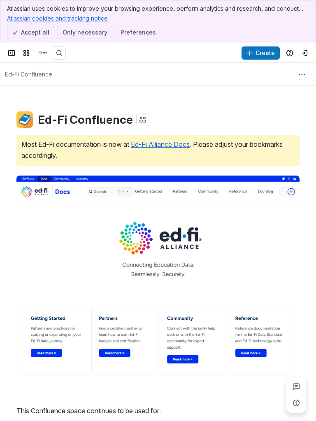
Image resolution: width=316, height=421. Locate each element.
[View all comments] (296, 386)
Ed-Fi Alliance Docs (160, 144)
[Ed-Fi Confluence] (42, 53)
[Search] (59, 53)
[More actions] (302, 74)
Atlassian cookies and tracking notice (57, 18)
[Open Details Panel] (296, 402)
